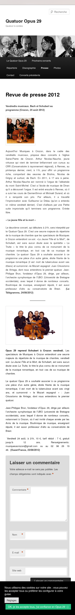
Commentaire (20, 490)
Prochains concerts (41, 60)
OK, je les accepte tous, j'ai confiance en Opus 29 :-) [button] (38, 606)
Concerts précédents (29, 75)
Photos (57, 67)
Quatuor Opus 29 (23, 21)
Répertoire (12, 67)
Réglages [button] (12, 600)
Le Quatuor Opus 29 (17, 60)
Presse (44, 68)
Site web (16, 570)
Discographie (29, 67)
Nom (17, 535)
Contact (10, 75)
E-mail (17, 552)
